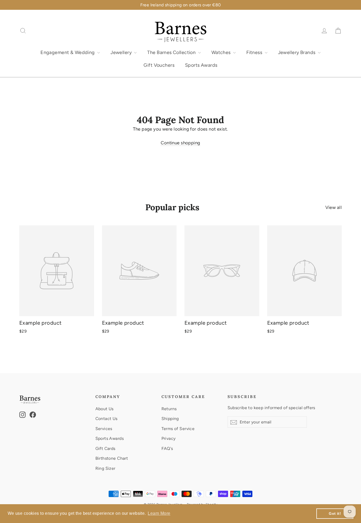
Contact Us (106, 418)
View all (333, 207)
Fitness (254, 52)
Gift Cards (105, 448)
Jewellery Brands (297, 52)
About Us (104, 408)
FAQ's (167, 448)
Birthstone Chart (111, 458)
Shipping (170, 418)
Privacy (168, 438)
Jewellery (121, 52)
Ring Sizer (105, 468)
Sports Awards (201, 65)
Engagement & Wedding (68, 52)
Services (103, 428)
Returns (169, 408)
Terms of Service (178, 428)
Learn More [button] (159, 513)
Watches (221, 52)
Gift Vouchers (159, 65)
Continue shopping (180, 142)
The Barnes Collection (172, 52)
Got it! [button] (335, 513)
